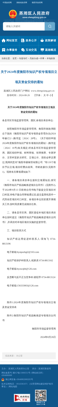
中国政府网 (7, 2)
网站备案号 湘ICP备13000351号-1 (16, 373)
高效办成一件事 (37, 58)
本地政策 (51, 58)
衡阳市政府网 (37, 2)
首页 (14, 58)
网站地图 (13, 386)
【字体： (43, 95)
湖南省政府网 (21, 2)
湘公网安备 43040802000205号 (18, 379)
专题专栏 (23, 58)
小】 (51, 95)
